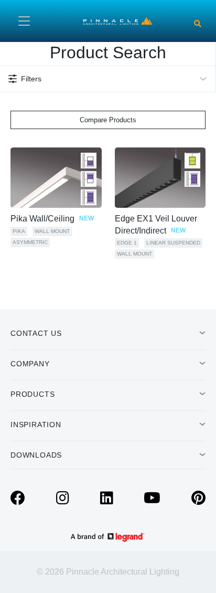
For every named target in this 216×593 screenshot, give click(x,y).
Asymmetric (30, 242)
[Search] (198, 23)
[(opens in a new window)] (17, 500)
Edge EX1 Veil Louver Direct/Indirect (156, 224)
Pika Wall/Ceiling (52, 218)
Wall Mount (52, 231)
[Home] (118, 20)
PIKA (19, 231)
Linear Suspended (173, 243)
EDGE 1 (127, 243)
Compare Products (108, 120)
